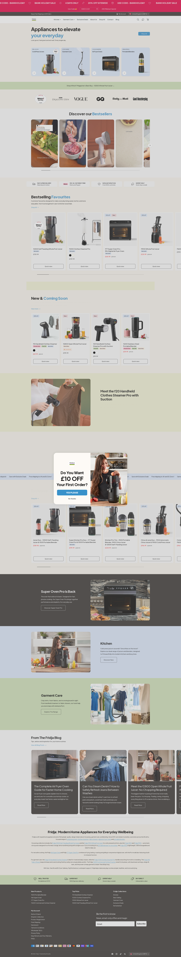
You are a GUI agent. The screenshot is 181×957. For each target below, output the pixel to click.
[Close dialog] (125, 455)
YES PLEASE (72, 492)
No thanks (72, 499)
